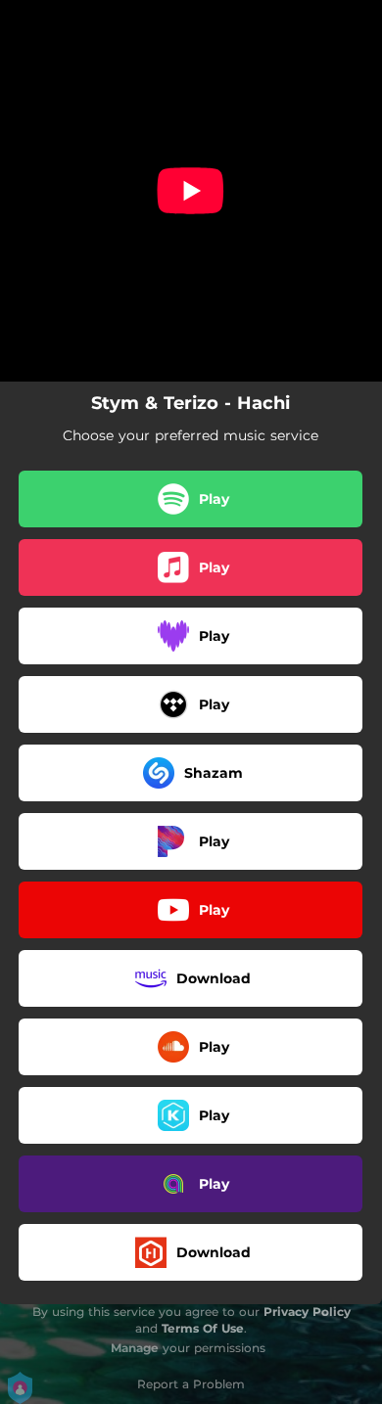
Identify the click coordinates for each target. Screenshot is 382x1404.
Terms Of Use (203, 1328)
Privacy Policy (307, 1311)
